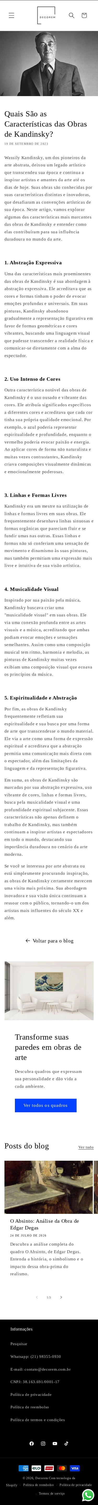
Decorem (41, 1478)
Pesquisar (18, 1343)
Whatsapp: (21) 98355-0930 (35, 1356)
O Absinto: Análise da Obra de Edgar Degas (44, 1224)
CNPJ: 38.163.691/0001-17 (35, 1381)
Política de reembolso (29, 1407)
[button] (11, 15)
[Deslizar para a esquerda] (37, 1297)
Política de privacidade (30, 1394)
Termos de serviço (52, 1493)
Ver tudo (86, 1147)
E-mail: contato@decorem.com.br (40, 1369)
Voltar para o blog (53, 941)
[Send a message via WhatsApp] (88, 1495)
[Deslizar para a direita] (61, 1297)
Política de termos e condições (37, 1419)
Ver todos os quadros (46, 1105)
